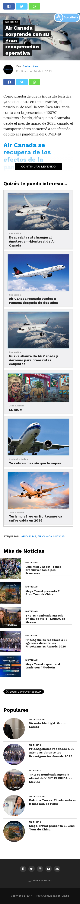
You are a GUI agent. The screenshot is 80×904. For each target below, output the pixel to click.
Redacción (30, 66)
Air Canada (45, 536)
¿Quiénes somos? (40, 880)
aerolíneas (28, 536)
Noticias (59, 536)
